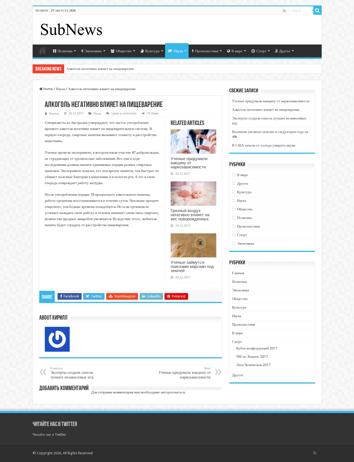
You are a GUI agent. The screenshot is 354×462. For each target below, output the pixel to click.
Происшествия (206, 51)
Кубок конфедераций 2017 (256, 348)
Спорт (261, 51)
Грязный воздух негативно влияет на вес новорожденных (190, 214)
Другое (284, 51)
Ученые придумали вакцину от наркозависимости (189, 162)
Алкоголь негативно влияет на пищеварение (100, 69)
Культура (152, 51)
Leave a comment (124, 113)
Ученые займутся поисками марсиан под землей (192, 266)
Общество (124, 51)
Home (48, 89)
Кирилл (54, 113)
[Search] (317, 10)
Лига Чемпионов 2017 (253, 365)
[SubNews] (71, 28)
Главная (42, 50)
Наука (178, 51)
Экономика (93, 51)
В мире (237, 51)
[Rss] (284, 10)
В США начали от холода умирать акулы (263, 145)
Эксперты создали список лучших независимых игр (71, 373)
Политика (65, 51)
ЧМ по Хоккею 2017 (252, 356)
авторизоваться (173, 392)
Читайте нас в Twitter (55, 424)
